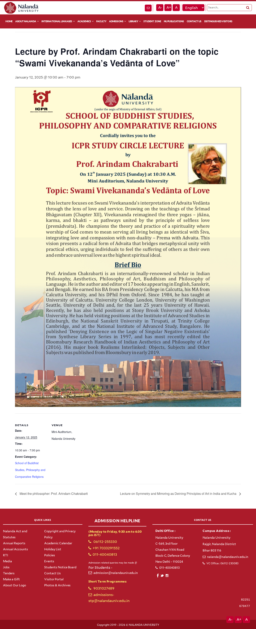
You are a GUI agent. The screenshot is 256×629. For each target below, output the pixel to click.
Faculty (101, 21)
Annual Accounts (15, 549)
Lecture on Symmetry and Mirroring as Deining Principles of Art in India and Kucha (178, 493)
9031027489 (103, 588)
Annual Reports (14, 543)
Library (133, 21)
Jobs (6, 567)
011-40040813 (105, 554)
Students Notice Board (60, 567)
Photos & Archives (57, 585)
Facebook (157, 575)
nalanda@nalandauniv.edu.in (227, 557)
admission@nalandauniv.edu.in (115, 573)
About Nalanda (25, 21)
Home (8, 21)
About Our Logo (14, 585)
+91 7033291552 (106, 548)
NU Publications (174, 21)
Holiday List (52, 549)
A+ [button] (168, 7)
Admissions (116, 21)
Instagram (167, 575)
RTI (5, 555)
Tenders (9, 573)
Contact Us (194, 21)
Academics (84, 21)
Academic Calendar (58, 543)
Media (7, 561)
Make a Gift (11, 579)
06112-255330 (105, 541)
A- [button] (160, 7)
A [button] (176, 7)
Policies (49, 555)
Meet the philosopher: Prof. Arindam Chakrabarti (53, 493)
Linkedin (162, 575)
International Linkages (56, 21)
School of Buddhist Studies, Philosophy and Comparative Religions (30, 470)
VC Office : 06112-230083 (222, 563)
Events (49, 561)
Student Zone (152, 21)
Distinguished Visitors (218, 21)
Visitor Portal (54, 579)
